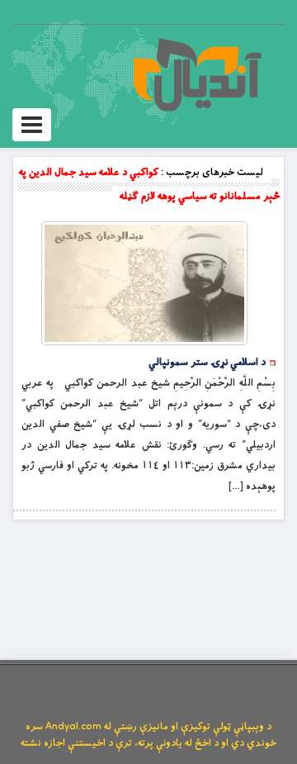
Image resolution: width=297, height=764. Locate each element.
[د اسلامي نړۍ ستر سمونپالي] (144, 283)
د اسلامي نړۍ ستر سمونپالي (207, 363)
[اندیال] (197, 74)
